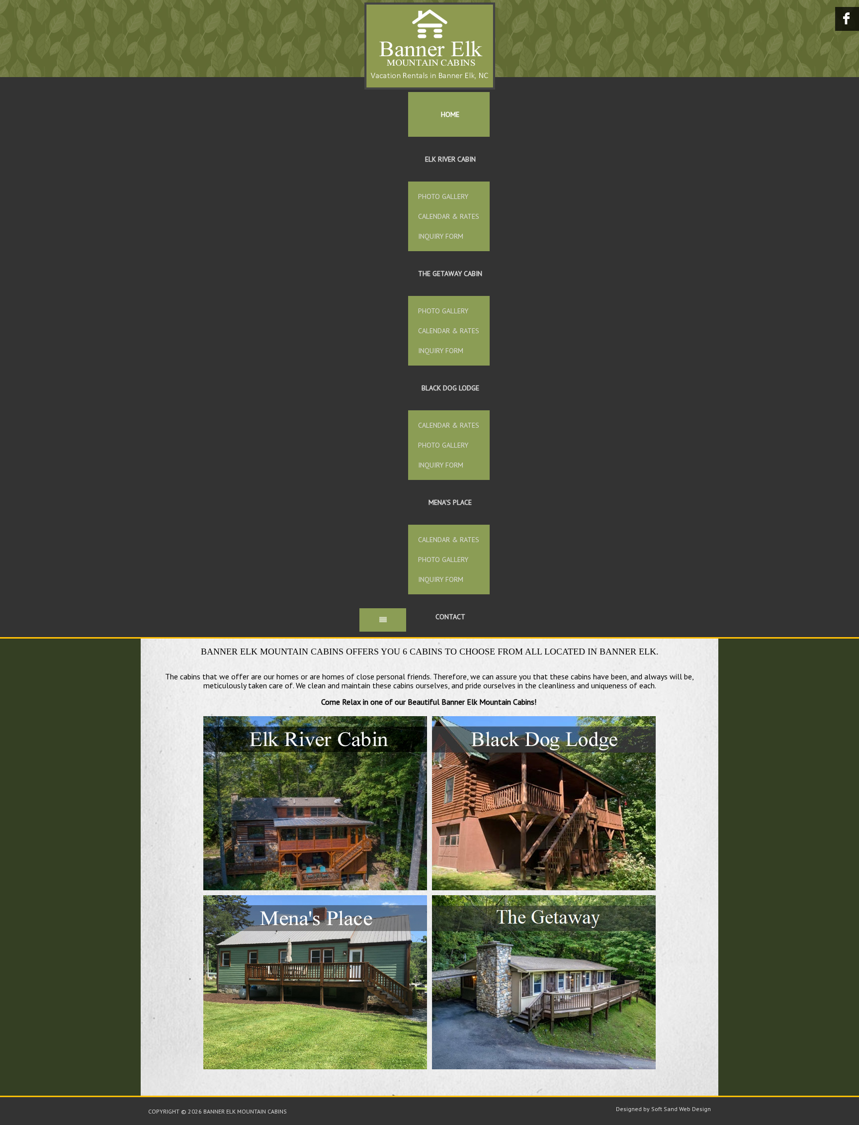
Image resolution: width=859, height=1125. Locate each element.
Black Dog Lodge (450, 387)
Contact (450, 616)
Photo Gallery (443, 196)
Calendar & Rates (448, 216)
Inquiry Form (440, 236)
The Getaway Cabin (450, 273)
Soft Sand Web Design (681, 1109)
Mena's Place (450, 502)
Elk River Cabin (450, 159)
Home (450, 114)
